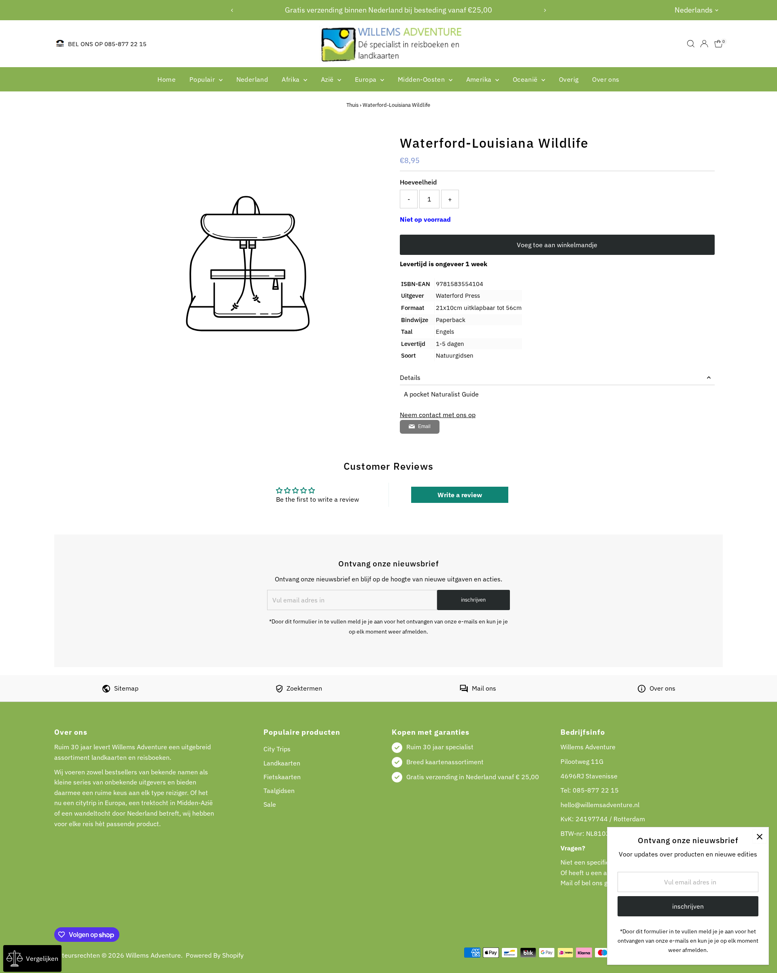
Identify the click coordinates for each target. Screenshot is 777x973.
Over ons (605, 79)
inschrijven (473, 599)
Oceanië (526, 79)
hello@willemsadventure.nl (599, 805)
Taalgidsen (279, 790)
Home (166, 79)
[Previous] (232, 10)
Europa (366, 79)
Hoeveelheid (418, 182)
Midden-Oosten (422, 79)
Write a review (459, 495)
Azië (328, 79)
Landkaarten (281, 763)
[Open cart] (718, 43)
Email (424, 426)
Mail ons (484, 688)
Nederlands (694, 10)
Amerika (479, 79)
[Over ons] (641, 690)
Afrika (291, 79)
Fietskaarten (282, 777)
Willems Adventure (153, 955)
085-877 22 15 (596, 790)
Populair (203, 79)
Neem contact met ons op (438, 414)
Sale (269, 804)
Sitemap (126, 688)
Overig (568, 79)
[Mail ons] (464, 690)
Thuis (352, 105)
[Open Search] (690, 43)
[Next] (545, 10)
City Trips (277, 749)
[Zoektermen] (279, 690)
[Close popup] (759, 836)
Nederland (252, 79)
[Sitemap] (106, 690)
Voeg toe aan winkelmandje (557, 245)
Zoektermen (304, 688)
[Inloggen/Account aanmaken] (704, 43)
